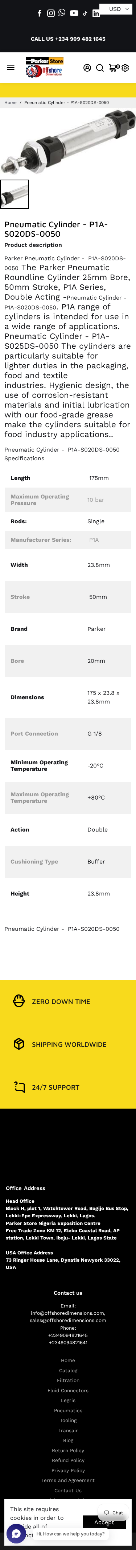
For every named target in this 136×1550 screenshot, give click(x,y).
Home (10, 102)
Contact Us (68, 1490)
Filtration (68, 1380)
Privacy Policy (68, 1470)
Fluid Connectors (68, 1390)
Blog (68, 1440)
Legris (68, 1400)
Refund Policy (68, 1460)
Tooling (68, 1420)
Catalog (68, 1370)
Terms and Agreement (68, 1480)
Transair (68, 1430)
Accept (104, 1522)
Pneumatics (68, 1410)
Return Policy (68, 1450)
